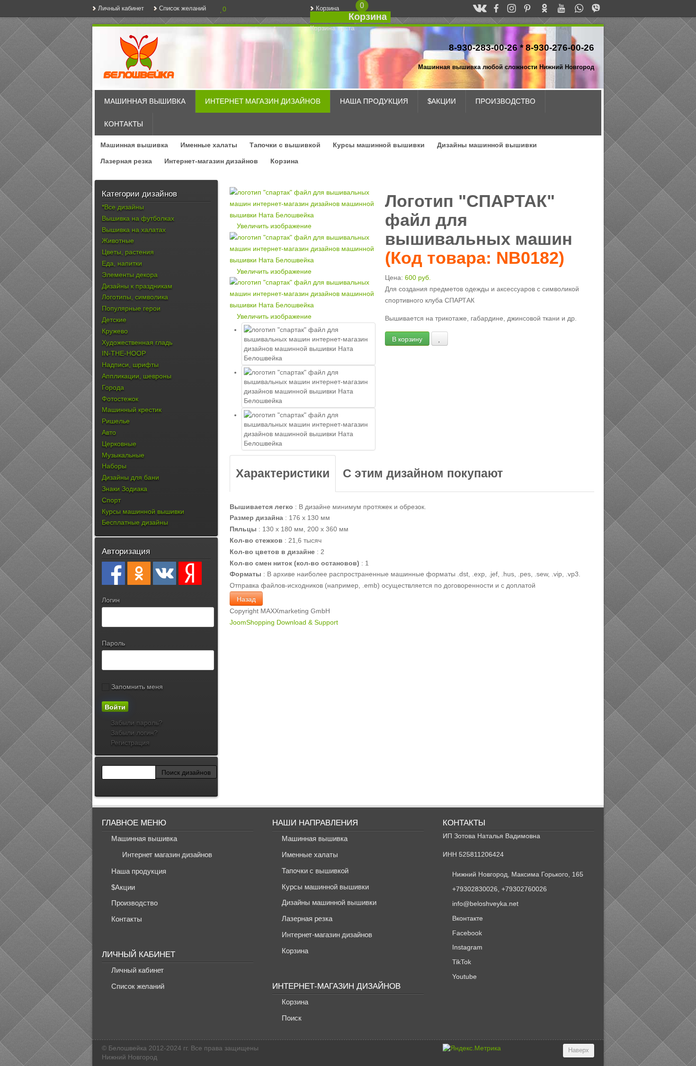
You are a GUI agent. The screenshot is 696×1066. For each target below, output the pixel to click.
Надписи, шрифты (130, 364)
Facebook (467, 933)
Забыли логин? (133, 732)
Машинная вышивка (145, 101)
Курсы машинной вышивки (379, 145)
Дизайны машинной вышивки (487, 145)
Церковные (119, 444)
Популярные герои (131, 308)
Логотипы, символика (135, 297)
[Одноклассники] (139, 573)
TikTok (461, 962)
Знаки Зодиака (124, 489)
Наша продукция (374, 101)
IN (507, 8)
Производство (505, 101)
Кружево (115, 331)
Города (113, 387)
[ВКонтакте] (164, 573)
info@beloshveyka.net (485, 903)
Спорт (111, 500)
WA (575, 8)
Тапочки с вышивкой (285, 145)
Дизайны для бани (130, 477)
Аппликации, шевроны (136, 376)
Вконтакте (467, 918)
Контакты (123, 124)
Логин (111, 600)
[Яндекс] (190, 573)
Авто (109, 432)
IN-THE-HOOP (124, 353)
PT (523, 8)
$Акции (442, 101)
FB (492, 8)
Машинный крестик (131, 409)
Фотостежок (120, 399)
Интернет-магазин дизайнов (211, 161)
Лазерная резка (126, 161)
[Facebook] (113, 573)
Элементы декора (130, 274)
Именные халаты (208, 145)
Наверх (578, 1050)
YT (557, 8)
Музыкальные (123, 455)
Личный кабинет (121, 8)
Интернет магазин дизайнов (263, 101)
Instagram (467, 947)
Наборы (114, 466)
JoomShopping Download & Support (284, 622)
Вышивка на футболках (138, 218)
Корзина (327, 8)
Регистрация (129, 742)
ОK (540, 8)
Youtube (464, 976)
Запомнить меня (136, 686)
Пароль (113, 643)
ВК (476, 8)
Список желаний (182, 8)
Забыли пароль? (135, 722)
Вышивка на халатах (134, 229)
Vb (592, 8)
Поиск (292, 1018)
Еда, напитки (122, 263)
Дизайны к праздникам (137, 286)
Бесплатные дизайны (135, 522)
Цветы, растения (128, 252)
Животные (118, 240)
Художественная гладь (137, 342)
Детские (114, 319)
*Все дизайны (123, 207)
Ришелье (116, 421)
